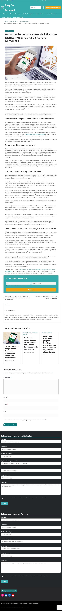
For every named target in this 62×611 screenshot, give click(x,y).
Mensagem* (4, 482)
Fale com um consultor (53, 7)
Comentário (7, 377)
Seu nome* (4, 439)
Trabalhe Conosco (13, 603)
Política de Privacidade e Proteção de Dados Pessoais (28, 603)
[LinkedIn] (9, 595)
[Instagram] (2, 595)
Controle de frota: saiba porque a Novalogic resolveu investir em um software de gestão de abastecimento (17, 297)
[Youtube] (13, 595)
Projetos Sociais (40, 14)
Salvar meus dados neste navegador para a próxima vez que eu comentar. (26, 420)
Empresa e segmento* (6, 539)
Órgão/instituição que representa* (9, 461)
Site (4, 412)
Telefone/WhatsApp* (6, 453)
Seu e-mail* (4, 446)
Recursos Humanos (15, 14)
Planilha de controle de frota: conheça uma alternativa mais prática (46, 297)
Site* (2, 468)
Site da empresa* (5, 546)
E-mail (5, 404)
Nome (5, 397)
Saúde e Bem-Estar (51, 14)
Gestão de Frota (6, 17)
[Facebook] (6, 595)
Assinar (31, 290)
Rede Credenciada (18, 17)
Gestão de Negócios (28, 14)
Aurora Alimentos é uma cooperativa (35, 134)
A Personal (5, 14)
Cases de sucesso (9, 30)
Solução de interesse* (6, 475)
